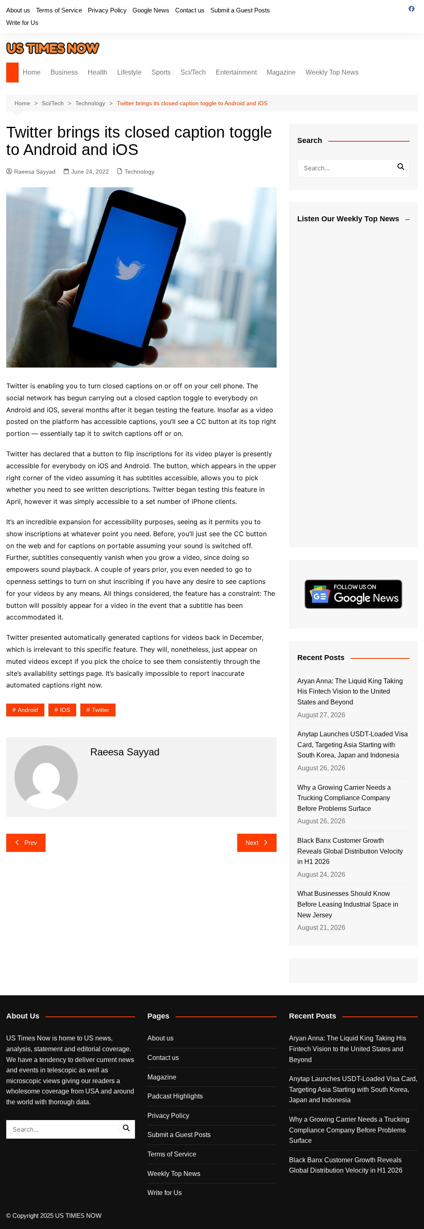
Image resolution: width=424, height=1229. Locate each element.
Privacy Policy (107, 10)
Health (97, 72)
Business (64, 72)
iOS (65, 709)
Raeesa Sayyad (34, 171)
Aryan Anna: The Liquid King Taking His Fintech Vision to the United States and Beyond (350, 691)
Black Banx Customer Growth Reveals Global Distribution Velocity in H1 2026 (350, 851)
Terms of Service (59, 10)
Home (32, 72)
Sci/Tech (193, 72)
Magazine (281, 72)
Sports (161, 72)
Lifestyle (129, 72)
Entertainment (236, 72)
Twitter (100, 709)
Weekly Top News (332, 72)
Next (252, 842)
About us (18, 10)
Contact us (190, 10)
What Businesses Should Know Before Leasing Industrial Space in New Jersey (347, 904)
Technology (139, 171)
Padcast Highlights (175, 1096)
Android (28, 709)
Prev (30, 842)
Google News (150, 10)
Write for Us (22, 22)
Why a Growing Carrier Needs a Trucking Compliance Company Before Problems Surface (344, 798)
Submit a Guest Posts (240, 10)
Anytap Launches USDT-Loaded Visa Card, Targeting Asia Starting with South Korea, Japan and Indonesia (352, 745)
